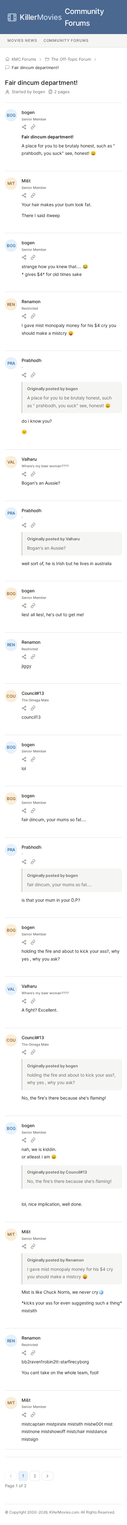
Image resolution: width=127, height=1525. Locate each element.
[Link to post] (33, 126)
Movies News (22, 40)
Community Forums (62, 17)
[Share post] (24, 126)
